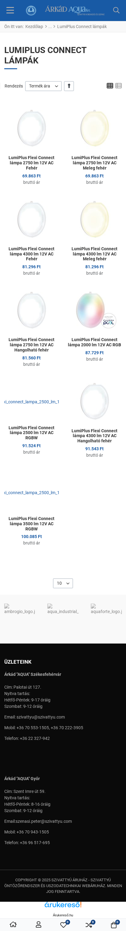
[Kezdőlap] (13, 924)
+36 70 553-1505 (33, 727)
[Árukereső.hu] (63, 907)
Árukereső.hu (63, 915)
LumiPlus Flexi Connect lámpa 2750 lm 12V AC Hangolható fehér (31, 344)
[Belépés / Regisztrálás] (38, 924)
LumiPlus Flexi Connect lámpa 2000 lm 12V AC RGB (94, 342)
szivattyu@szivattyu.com (41, 717)
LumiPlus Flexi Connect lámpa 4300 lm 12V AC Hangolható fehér (94, 436)
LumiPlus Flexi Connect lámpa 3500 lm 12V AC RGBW (31, 523)
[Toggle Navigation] (10, 10)
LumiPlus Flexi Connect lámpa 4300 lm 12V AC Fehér (31, 254)
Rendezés (14, 86)
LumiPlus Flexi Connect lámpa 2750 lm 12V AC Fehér (31, 162)
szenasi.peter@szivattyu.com (44, 821)
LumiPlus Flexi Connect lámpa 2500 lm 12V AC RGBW (31, 433)
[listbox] (43, 86)
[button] (116, 10)
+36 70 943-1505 (33, 831)
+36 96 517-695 (35, 842)
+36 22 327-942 (35, 738)
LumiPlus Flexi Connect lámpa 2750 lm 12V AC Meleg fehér (94, 162)
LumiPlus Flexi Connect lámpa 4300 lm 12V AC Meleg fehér (94, 254)
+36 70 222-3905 (67, 727)
